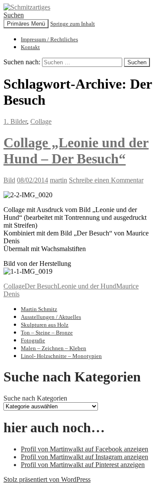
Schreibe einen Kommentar (106, 180)
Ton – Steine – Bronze (47, 332)
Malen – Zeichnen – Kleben (53, 348)
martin (58, 180)
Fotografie (33, 340)
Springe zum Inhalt (72, 23)
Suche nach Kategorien (35, 398)
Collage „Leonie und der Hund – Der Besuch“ (76, 150)
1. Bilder (15, 121)
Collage (41, 121)
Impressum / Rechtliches (49, 39)
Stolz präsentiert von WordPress (47, 479)
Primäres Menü (26, 23)
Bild (9, 180)
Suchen (13, 15)
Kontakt (30, 47)
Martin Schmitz (39, 309)
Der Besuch (41, 286)
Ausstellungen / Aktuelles (51, 317)
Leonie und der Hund (86, 286)
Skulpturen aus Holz (44, 324)
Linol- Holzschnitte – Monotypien (61, 356)
